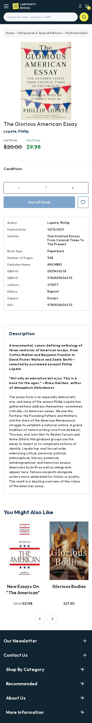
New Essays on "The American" (23, 589)
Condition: (13, 168)
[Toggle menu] (6, 6)
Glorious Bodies (69, 586)
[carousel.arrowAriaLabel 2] (39, 619)
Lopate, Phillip (16, 131)
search (83, 16)
